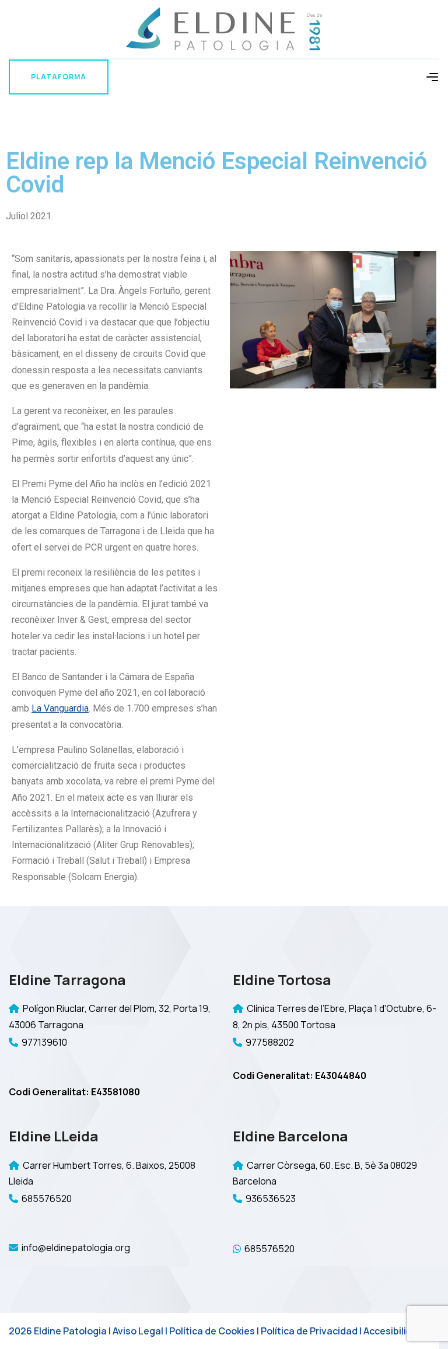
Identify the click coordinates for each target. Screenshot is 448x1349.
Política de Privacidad (309, 1331)
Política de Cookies (212, 1331)
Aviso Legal (138, 1331)
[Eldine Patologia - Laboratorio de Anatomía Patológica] (224, 28)
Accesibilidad (393, 1331)
